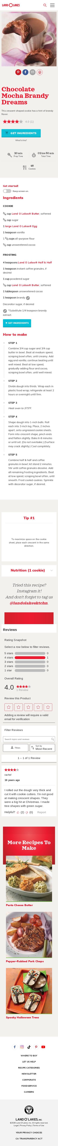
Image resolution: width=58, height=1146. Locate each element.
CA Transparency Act (29, 1139)
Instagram (22, 1047)
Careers (29, 1092)
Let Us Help (29, 1062)
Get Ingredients (23, 133)
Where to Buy (29, 1056)
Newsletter (29, 1074)
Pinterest (18, 72)
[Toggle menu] (52, 6)
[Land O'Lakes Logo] (11, 5)
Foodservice (29, 1086)
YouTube (43, 1047)
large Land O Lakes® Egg (21, 226)
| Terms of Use (38, 1125)
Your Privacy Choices (29, 1133)
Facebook (25, 72)
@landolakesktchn (28, 603)
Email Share (33, 72)
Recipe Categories (29, 1068)
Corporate (29, 1080)
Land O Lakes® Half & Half (35, 262)
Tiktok (29, 1047)
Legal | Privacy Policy (23, 1125)
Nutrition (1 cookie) (28, 570)
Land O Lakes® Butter (25, 214)
